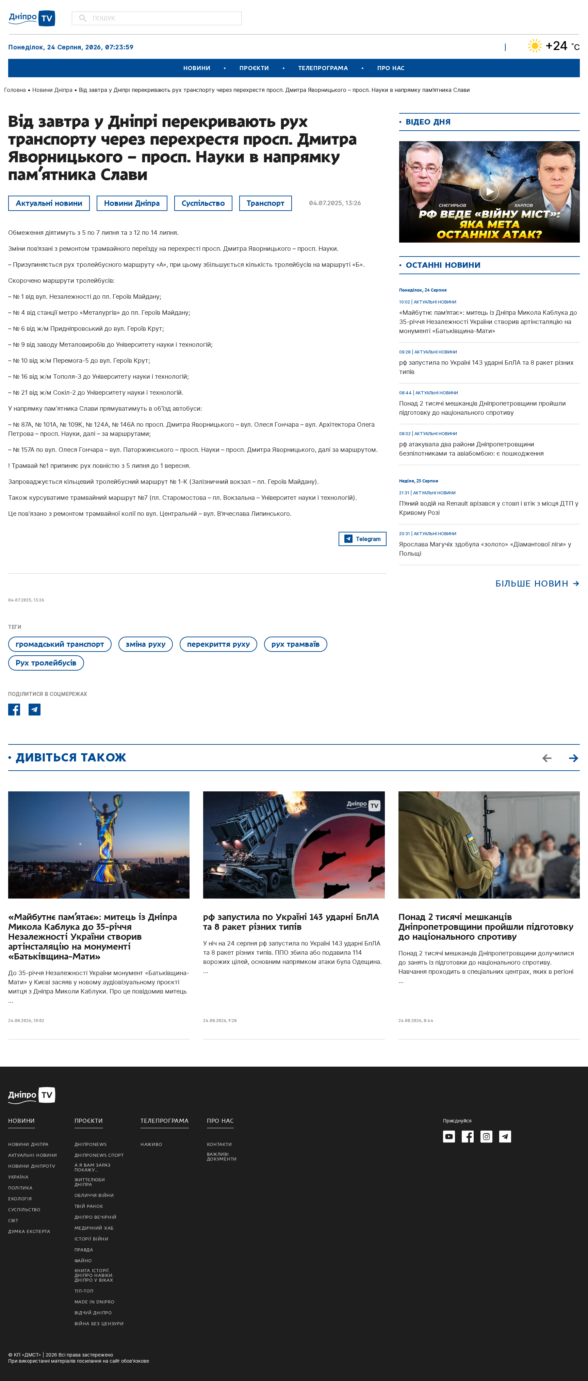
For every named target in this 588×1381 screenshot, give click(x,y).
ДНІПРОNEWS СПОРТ (99, 1155)
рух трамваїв (296, 644)
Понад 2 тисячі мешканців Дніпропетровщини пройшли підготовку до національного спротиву (485, 927)
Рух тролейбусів (46, 662)
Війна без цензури (99, 1323)
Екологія (20, 1199)
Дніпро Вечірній (96, 1217)
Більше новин (532, 584)
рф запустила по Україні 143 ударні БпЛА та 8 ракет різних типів (291, 922)
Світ (13, 1220)
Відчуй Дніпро (93, 1313)
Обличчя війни (94, 1195)
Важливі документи (222, 1157)
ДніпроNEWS (91, 1144)
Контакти (219, 1144)
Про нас (391, 68)
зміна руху (145, 644)
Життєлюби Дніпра (90, 1182)
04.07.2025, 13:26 (335, 203)
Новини (196, 68)
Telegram (368, 539)
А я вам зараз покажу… (93, 1167)
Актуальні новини (49, 203)
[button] (573, 757)
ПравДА (84, 1250)
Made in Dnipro (95, 1302)
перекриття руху (218, 644)
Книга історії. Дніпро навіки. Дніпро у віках (94, 1275)
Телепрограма (323, 68)
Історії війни (92, 1239)
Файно (83, 1261)
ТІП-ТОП (84, 1291)
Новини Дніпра (52, 89)
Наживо (151, 1144)
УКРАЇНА (18, 1177)
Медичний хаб (94, 1228)
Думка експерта (29, 1231)
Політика (20, 1188)
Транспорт (265, 203)
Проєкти (254, 68)
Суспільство (203, 203)
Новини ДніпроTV (31, 1166)
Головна (15, 89)
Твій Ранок (89, 1206)
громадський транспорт (60, 644)
